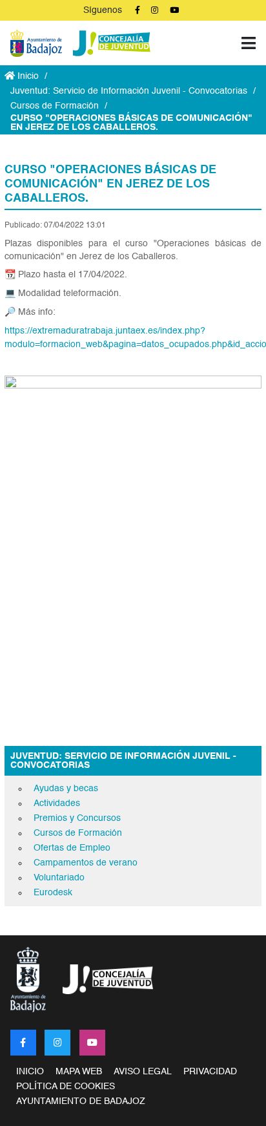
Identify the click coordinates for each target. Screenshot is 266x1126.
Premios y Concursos (77, 818)
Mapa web (79, 1071)
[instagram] (57, 1043)
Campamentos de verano (86, 862)
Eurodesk (53, 892)
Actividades (57, 803)
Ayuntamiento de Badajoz (80, 1101)
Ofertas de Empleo (72, 848)
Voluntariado (59, 877)
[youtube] (92, 1043)
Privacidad (210, 1071)
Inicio (27, 76)
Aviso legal (143, 1071)
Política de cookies (65, 1086)
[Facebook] (23, 1043)
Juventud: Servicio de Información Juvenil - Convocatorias (128, 91)
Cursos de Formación (54, 106)
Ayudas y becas (66, 788)
